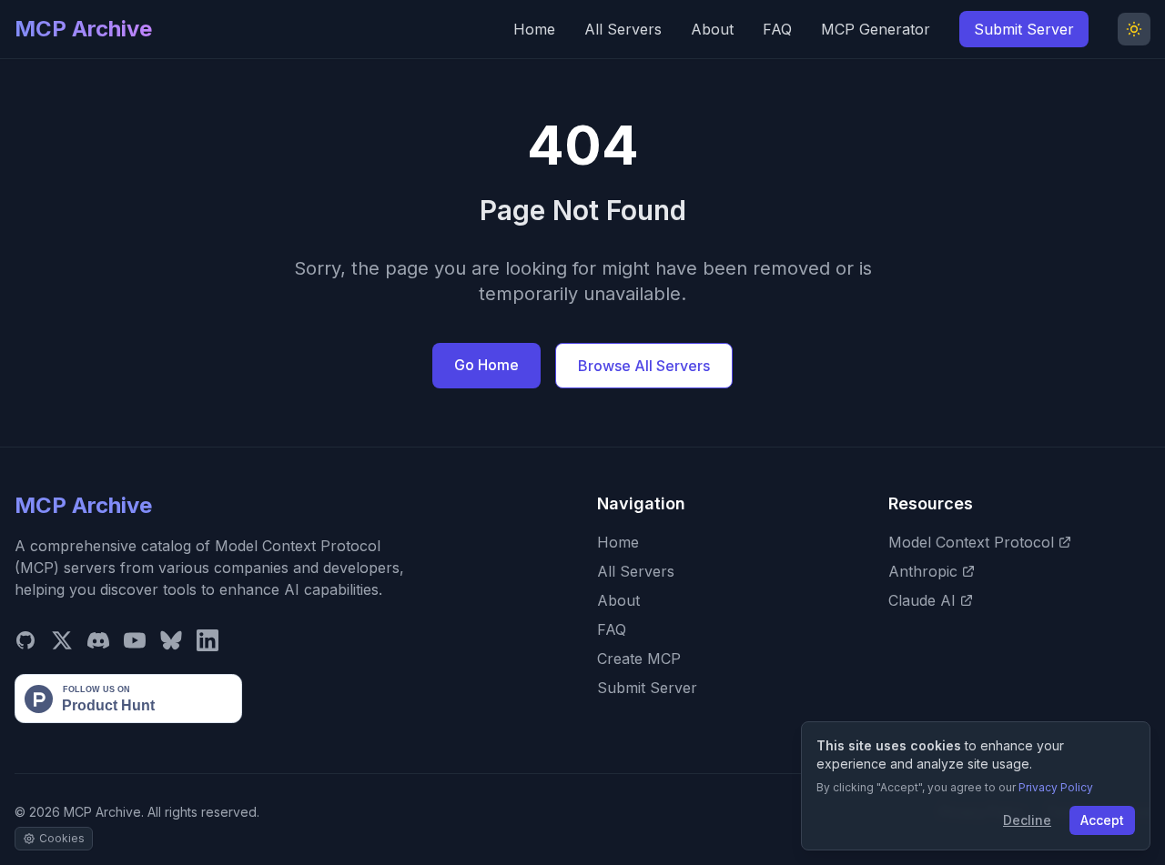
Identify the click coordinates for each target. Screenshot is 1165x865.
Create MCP (639, 658)
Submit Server (1024, 29)
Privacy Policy (1055, 787)
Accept (1102, 820)
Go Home (486, 365)
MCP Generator (875, 29)
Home (534, 29)
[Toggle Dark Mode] (1134, 29)
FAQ (777, 29)
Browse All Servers (644, 366)
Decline (1027, 820)
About (712, 29)
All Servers (623, 29)
